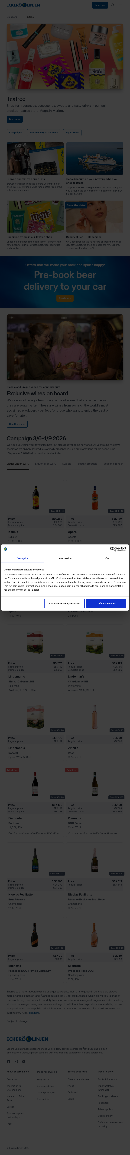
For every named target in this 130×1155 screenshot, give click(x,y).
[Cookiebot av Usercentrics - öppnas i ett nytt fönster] (112, 549)
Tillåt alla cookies (106, 603)
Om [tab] (107, 558)
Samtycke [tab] (22, 558)
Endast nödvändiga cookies (64, 603)
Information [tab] (65, 558)
